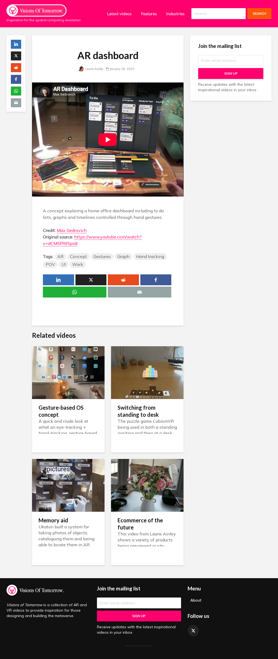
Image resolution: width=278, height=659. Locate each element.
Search (259, 13)
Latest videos (119, 13)
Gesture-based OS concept (61, 411)
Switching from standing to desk (138, 411)
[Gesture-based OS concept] (68, 372)
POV (50, 264)
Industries (175, 13)
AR (60, 256)
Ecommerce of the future (140, 524)
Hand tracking (150, 256)
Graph (123, 256)
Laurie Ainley (93, 69)
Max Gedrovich (72, 230)
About (195, 600)
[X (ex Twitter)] (193, 630)
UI (63, 264)
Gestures (102, 256)
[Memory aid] (68, 485)
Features (149, 13)
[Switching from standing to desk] (147, 372)
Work (77, 264)
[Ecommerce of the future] (147, 485)
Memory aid (53, 520)
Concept (78, 256)
